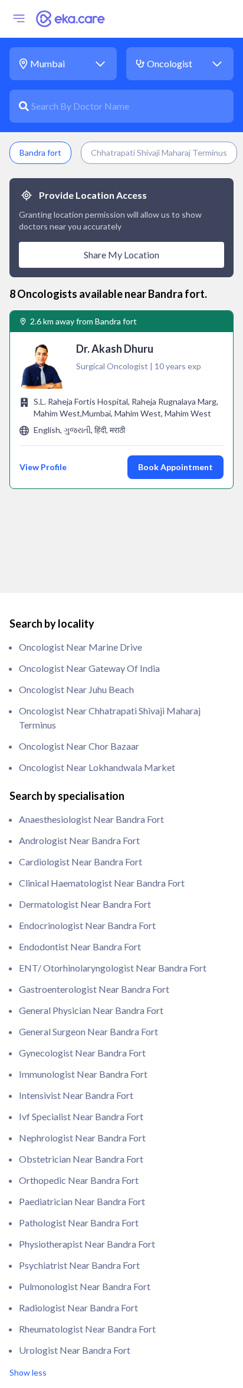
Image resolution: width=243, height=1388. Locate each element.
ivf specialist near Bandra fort (81, 1116)
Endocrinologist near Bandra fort (87, 925)
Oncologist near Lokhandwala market (97, 767)
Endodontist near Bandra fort (80, 946)
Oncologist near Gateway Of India (89, 668)
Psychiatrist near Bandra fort (79, 1265)
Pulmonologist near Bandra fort (84, 1286)
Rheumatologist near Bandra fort (87, 1328)
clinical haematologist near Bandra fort (102, 882)
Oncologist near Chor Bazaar (79, 746)
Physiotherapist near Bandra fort (87, 1243)
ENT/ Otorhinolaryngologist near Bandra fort (112, 967)
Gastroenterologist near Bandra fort (94, 989)
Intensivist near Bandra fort (76, 1095)
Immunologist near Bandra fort (83, 1073)
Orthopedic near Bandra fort (79, 1180)
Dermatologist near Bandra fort (85, 904)
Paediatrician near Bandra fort (82, 1201)
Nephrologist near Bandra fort (82, 1137)
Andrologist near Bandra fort (79, 840)
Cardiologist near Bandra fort (80, 861)
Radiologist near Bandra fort (78, 1307)
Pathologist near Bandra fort (79, 1222)
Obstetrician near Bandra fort (81, 1158)
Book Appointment (175, 467)
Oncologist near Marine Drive (80, 646)
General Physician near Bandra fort (91, 1010)
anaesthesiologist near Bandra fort (91, 819)
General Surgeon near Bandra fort (88, 1031)
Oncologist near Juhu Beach (76, 689)
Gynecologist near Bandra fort (82, 1052)
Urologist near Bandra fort (74, 1350)
